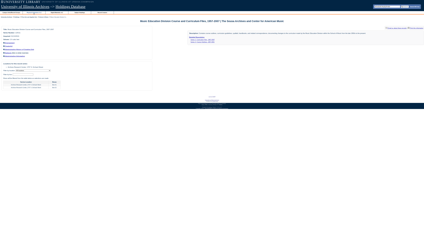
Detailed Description (196, 37)
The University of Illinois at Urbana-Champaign (216, 108)
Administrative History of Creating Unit (19, 49)
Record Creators (102, 12)
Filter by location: (9, 70)
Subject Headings (80, 12)
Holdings (17, 17)
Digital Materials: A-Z (57, 12)
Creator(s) (8, 46)
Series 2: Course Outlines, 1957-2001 (203, 42)
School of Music (44, 17)
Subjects (8, 53)
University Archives (6, 17)
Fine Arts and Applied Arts (29, 17)
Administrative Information (15, 56)
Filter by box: (8, 74)
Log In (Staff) (212, 96)
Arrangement (10, 43)
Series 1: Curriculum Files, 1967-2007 (203, 40)
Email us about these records (397, 28)
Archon (210, 107)
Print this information (416, 28)
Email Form (215, 101)
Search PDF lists (415, 6)
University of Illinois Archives (25, 6)
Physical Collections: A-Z (34, 12)
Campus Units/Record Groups (11, 12)
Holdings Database (70, 6)
